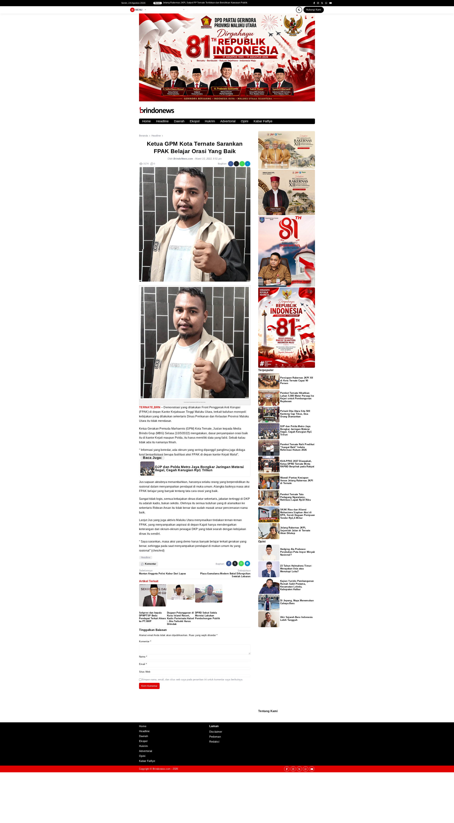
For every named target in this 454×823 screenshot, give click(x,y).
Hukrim (210, 121)
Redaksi (259, 715)
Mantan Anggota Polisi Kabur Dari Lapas (162, 573)
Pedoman (259, 717)
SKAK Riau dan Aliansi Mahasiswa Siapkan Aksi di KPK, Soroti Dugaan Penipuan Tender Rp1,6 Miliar (207, 3)
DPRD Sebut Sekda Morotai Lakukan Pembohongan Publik (207, 615)
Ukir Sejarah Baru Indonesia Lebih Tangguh (296, 618)
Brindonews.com (161, 769)
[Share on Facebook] (230, 163)
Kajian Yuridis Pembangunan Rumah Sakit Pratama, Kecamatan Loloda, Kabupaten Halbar (297, 585)
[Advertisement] (106, 797)
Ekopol (195, 121)
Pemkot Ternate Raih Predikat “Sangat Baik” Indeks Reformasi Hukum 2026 (297, 447)
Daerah (179, 121)
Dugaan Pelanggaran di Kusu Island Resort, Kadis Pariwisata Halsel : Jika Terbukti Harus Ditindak (180, 618)
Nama (143, 656)
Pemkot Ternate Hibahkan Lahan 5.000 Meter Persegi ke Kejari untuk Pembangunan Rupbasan (297, 397)
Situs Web (144, 671)
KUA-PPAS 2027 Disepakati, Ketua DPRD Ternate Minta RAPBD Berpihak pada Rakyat (297, 464)
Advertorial (228, 121)
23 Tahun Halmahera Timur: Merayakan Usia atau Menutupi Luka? (296, 568)
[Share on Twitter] (236, 163)
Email (143, 664)
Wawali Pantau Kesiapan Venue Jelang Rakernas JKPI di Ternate (296, 480)
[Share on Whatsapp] (242, 163)
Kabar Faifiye (263, 121)
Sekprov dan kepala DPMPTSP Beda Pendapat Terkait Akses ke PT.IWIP (152, 617)
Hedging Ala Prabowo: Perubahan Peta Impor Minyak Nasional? (297, 552)
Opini (244, 121)
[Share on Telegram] (247, 163)
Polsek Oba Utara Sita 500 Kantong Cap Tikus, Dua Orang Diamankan (295, 414)
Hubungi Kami (313, 9)
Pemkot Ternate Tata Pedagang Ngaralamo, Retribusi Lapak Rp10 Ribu (295, 497)
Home (146, 121)
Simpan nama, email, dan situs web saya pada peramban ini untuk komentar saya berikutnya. (192, 679)
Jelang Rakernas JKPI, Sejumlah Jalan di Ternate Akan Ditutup (295, 530)
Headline (162, 121)
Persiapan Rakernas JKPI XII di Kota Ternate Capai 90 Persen (296, 380)
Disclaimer (260, 719)
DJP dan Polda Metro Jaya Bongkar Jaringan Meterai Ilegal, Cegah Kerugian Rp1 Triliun (199, 468)
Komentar (145, 641)
